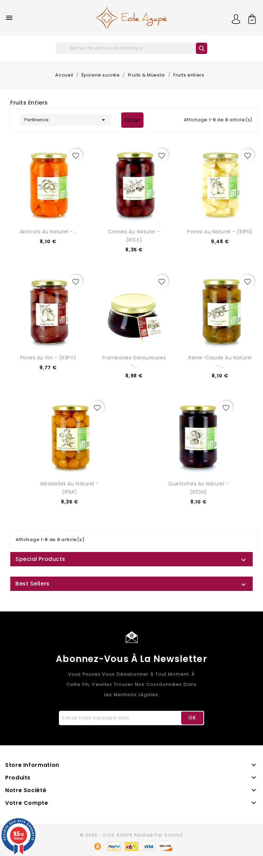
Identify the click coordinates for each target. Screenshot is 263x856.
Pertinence (66, 120)
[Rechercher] (201, 48)
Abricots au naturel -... (48, 231)
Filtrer (132, 120)
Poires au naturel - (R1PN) (220, 231)
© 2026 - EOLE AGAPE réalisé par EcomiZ (131, 835)
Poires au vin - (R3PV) (48, 357)
